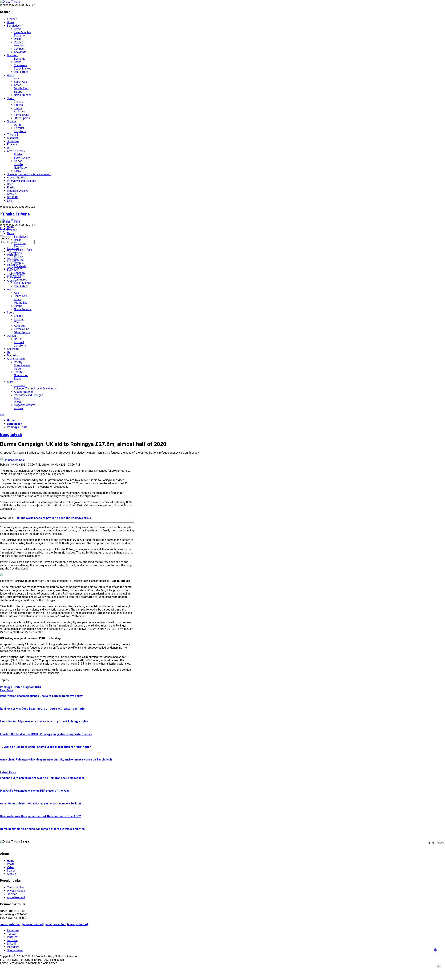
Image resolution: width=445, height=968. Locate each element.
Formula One (21, 114)
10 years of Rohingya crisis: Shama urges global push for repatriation (45, 747)
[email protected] (10, 924)
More (10, 382)
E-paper (12, 19)
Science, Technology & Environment (29, 174)
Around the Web (17, 177)
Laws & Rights (22, 32)
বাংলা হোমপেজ (436, 842)
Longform (20, 131)
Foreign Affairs (23, 249)
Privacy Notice (16, 890)
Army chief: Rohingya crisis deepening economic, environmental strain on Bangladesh (56, 759)
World (10, 75)
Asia (16, 78)
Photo (11, 187)
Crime (17, 29)
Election (19, 246)
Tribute (18, 164)
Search (11, 870)
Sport (10, 98)
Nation (18, 253)
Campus (19, 48)
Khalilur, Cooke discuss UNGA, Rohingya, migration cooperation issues (46, 734)
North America (22, 95)
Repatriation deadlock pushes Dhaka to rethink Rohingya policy (41, 696)
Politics (18, 42)
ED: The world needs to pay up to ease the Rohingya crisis (53, 518)
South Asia (20, 81)
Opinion (11, 121)
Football (19, 105)
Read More (6, 690)
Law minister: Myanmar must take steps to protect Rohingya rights (44, 721)
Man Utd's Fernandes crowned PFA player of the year (34, 790)
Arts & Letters (16, 151)
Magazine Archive (17, 190)
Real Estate (21, 72)
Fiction (18, 161)
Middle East (21, 88)
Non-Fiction (21, 167)
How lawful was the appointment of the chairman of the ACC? (40, 816)
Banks (17, 62)
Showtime (13, 141)
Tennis (18, 108)
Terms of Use (15, 887)
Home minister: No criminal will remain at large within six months (42, 829)
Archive (11, 194)
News (10, 233)
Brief (10, 184)
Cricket (18, 101)
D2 (8, 147)
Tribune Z (12, 134)
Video (10, 867)
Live (9, 200)
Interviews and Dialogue (21, 180)
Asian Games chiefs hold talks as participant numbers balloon (40, 803)
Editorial (19, 128)
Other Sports (22, 118)
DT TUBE (12, 197)
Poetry (18, 154)
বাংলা (2, 231)
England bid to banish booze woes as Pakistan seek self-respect (42, 778)
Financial (12, 144)
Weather (19, 45)
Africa (17, 85)
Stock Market (22, 68)
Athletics (19, 111)
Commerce (20, 65)
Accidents (20, 52)
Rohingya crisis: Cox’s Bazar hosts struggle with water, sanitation (43, 708)
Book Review (22, 157)
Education (20, 35)
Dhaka (17, 38)
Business (12, 55)
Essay (17, 171)
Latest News (8, 772)
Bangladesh (14, 25)
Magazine (13, 138)
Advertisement (16, 897)
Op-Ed (18, 124)
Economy (19, 58)
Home (10, 22)
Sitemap (12, 894)
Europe (18, 91)
